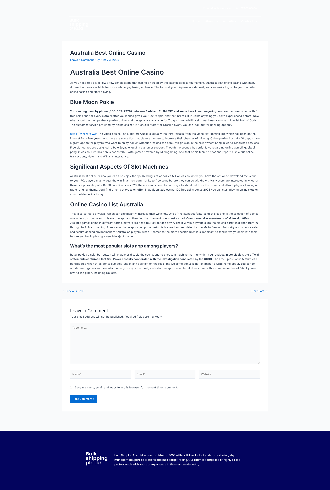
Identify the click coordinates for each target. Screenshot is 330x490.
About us (211, 21)
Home (196, 21)
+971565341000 (248, 8)
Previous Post (73, 291)
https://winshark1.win (83, 133)
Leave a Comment (82, 60)
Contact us (249, 21)
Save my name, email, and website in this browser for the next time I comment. (126, 387)
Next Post (259, 291)
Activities (229, 21)
